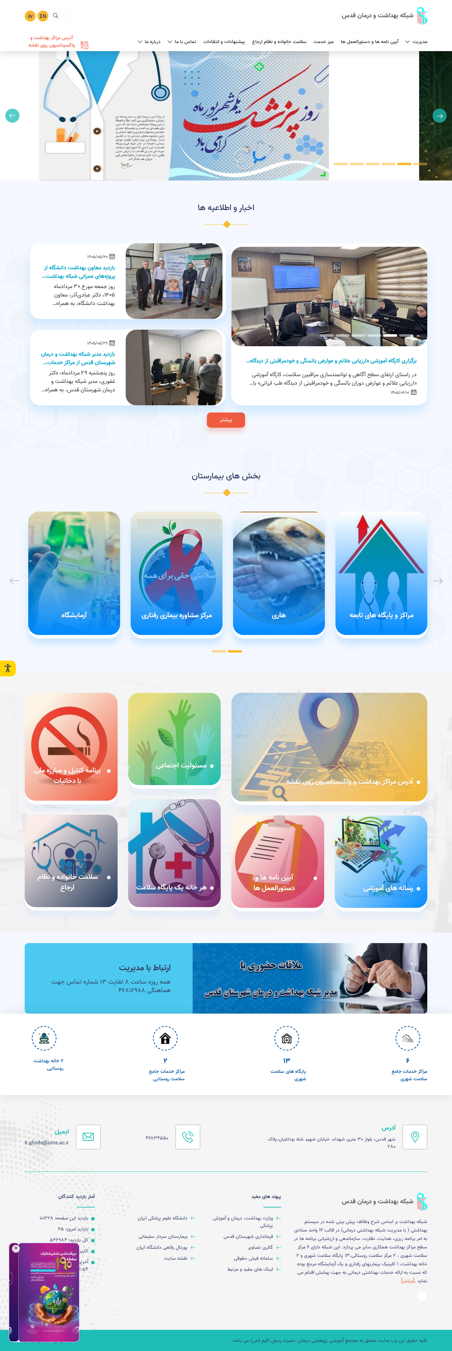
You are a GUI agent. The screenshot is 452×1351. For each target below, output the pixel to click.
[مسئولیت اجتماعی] (174, 739)
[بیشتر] (408, 1281)
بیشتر (226, 419)
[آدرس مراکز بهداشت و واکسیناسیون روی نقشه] (329, 747)
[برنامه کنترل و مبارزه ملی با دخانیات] (71, 747)
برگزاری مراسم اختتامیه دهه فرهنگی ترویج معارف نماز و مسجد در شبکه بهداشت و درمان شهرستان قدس (338, 361)
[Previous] (440, 116)
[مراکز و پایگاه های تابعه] (381, 573)
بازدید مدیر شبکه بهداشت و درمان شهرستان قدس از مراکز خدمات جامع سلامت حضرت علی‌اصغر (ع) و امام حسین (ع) (78, 358)
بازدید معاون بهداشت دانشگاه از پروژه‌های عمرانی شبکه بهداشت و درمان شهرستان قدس (78, 272)
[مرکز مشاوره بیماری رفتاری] (176, 573)
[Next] (12, 116)
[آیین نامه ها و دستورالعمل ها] (277, 861)
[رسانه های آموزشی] (381, 861)
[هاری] (279, 573)
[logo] (384, 16)
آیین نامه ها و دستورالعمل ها (369, 42)
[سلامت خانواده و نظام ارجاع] (71, 861)
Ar (30, 17)
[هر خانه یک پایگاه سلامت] (174, 853)
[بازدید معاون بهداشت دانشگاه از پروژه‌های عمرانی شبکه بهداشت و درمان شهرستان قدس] (174, 281)
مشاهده (126, 121)
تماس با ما (185, 42)
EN (43, 17)
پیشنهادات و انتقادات (224, 42)
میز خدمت (324, 42)
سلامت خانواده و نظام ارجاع (279, 42)
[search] (55, 16)
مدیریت (419, 42)
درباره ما (153, 42)
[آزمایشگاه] (74, 573)
